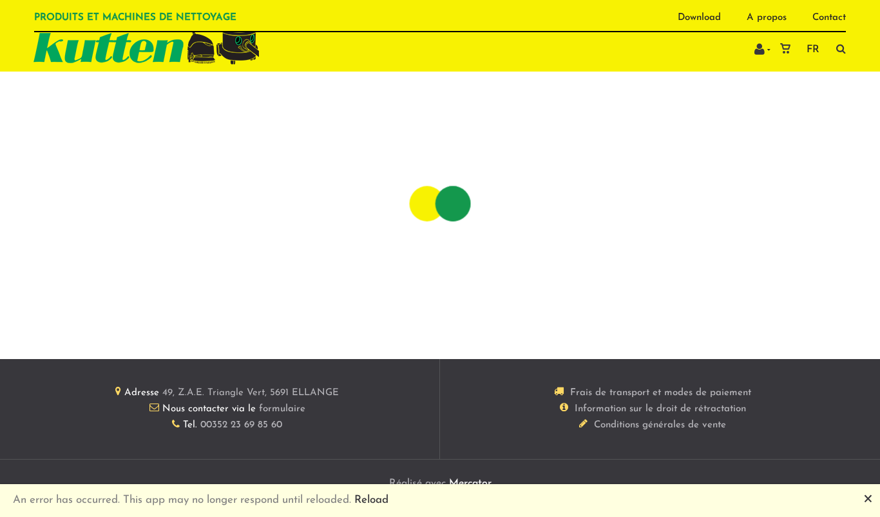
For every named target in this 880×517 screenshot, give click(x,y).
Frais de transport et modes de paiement (660, 393)
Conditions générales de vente (660, 425)
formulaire (282, 409)
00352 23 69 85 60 (241, 425)
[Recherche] (838, 48)
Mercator (470, 483)
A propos (767, 18)
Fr (813, 49)
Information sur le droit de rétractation (660, 409)
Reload (371, 499)
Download (699, 18)
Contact (829, 18)
